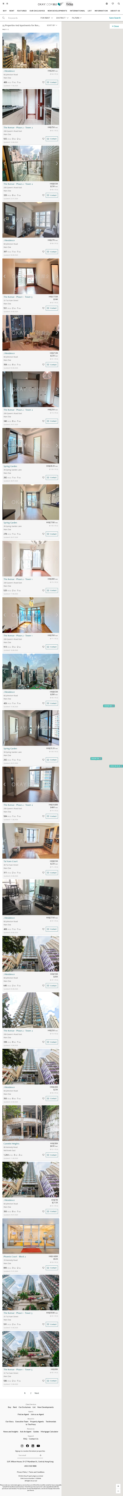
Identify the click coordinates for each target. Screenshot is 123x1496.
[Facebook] (27, 1446)
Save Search (115, 18)
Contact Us (33, 1439)
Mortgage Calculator (49, 1431)
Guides (36, 1431)
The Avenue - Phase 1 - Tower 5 (18, 296)
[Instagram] (22, 1446)
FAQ (25, 1439)
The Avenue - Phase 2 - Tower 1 (18, 579)
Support (31, 1436)
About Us (31, 1419)
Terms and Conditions (36, 1472)
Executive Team (21, 1421)
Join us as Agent (37, 1414)
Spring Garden (10, 466)
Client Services (31, 1404)
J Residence (9, 70)
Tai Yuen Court (11, 861)
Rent (15, 1407)
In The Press (31, 1424)
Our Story (10, 1421)
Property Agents (37, 1421)
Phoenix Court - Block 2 (15, 1256)
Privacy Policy (22, 1472)
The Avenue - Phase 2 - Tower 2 (18, 127)
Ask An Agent (25, 1431)
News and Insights (10, 1431)
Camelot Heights (11, 1143)
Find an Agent (23, 1414)
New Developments (45, 1407)
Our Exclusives (25, 1407)
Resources (30, 1429)
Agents (30, 1412)
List (34, 1407)
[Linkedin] (33, 1446)
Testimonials (51, 1421)
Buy (9, 1407)
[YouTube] (38, 1446)
